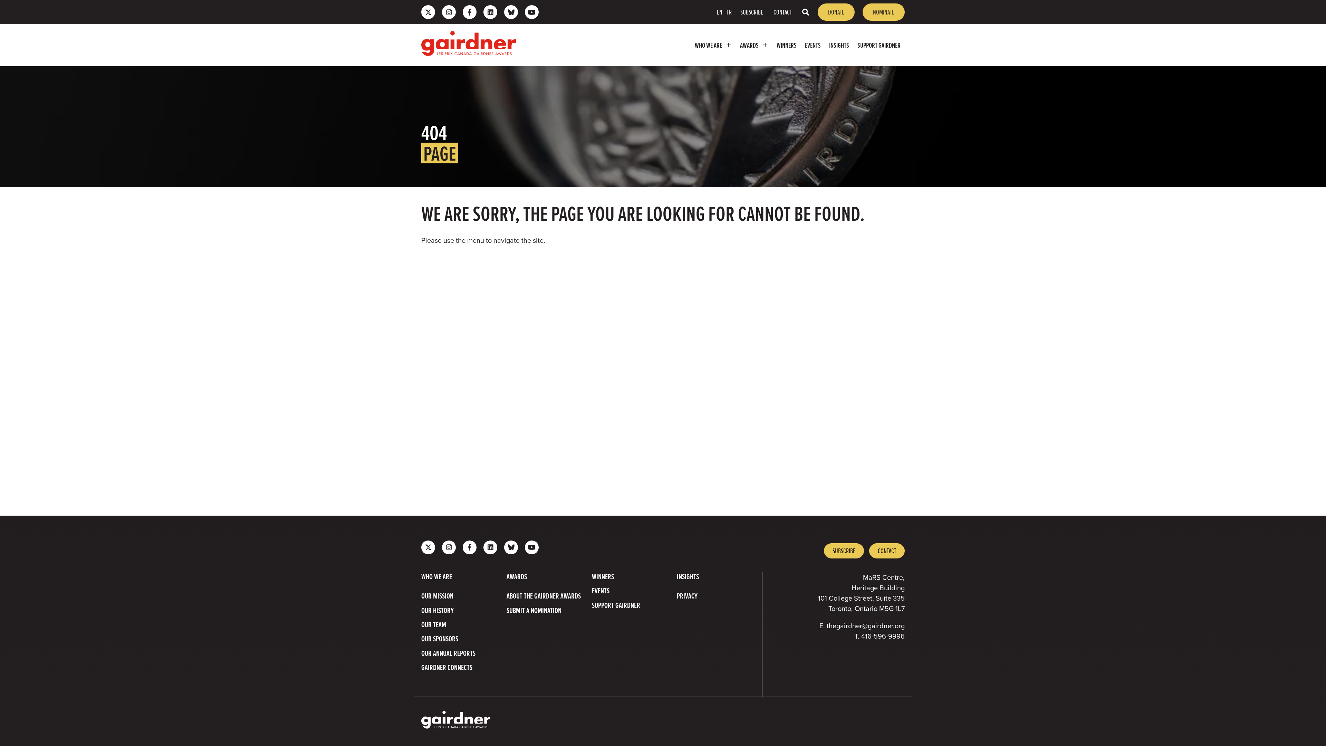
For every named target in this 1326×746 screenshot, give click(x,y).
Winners (787, 45)
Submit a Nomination (534, 610)
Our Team (433, 624)
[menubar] (714, 45)
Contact (783, 12)
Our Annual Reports (448, 653)
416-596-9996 (883, 636)
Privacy (687, 596)
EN (719, 12)
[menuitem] (713, 45)
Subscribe (751, 12)
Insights (839, 45)
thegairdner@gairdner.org (866, 626)
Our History (437, 610)
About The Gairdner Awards (544, 596)
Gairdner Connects (446, 667)
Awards (749, 45)
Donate (836, 12)
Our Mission (437, 596)
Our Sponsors (439, 638)
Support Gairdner (879, 45)
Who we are (708, 45)
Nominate (883, 12)
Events (813, 45)
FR (729, 12)
